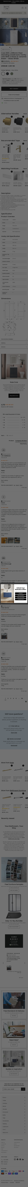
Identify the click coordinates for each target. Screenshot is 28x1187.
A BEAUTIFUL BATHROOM (20, 597)
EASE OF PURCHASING (21, 595)
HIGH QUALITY (21, 593)
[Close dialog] (26, 585)
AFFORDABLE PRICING (21, 599)
